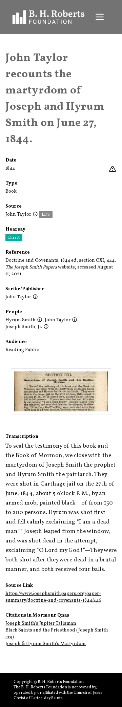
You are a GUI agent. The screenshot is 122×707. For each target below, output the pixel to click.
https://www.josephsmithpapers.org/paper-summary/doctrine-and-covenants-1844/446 (53, 597)
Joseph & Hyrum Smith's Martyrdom (45, 644)
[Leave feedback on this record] (112, 169)
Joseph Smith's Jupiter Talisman (40, 623)
